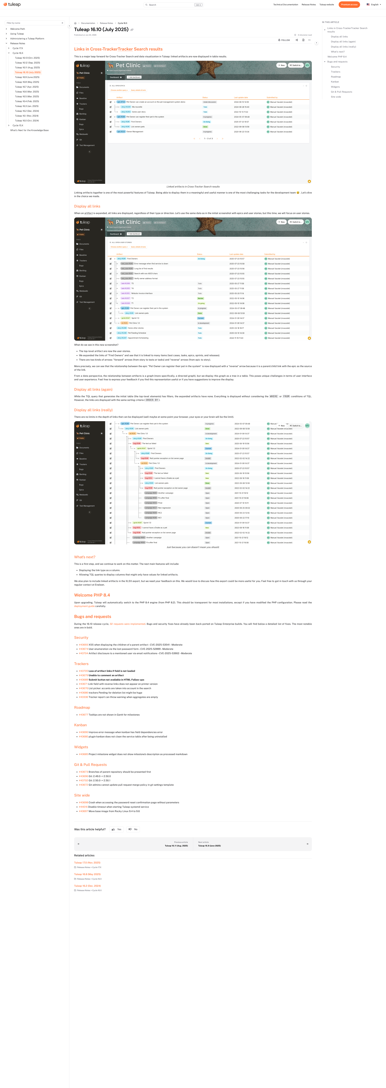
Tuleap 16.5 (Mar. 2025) (27, 96)
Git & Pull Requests (341, 91)
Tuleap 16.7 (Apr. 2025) (27, 87)
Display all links (339, 36)
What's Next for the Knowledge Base (29, 130)
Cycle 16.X (18, 53)
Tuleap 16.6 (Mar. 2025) (27, 91)
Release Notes (17, 43)
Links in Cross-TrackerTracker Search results (347, 30)
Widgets (335, 87)
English (374, 4)
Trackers (335, 71)
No (135, 829)
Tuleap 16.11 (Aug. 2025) (27, 67)
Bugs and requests (337, 61)
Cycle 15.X (18, 125)
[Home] (12, 4)
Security (335, 66)
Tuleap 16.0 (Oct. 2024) (27, 120)
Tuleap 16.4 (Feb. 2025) (27, 101)
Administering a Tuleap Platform (27, 38)
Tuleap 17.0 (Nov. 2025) (87, 862)
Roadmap (336, 76)
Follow (285, 40)
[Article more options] (309, 40)
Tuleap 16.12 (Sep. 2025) (27, 62)
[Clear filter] (62, 23)
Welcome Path (17, 29)
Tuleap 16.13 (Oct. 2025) (27, 58)
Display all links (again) (343, 41)
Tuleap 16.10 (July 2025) (28, 72)
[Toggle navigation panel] (69, 26)
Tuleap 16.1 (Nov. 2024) (27, 115)
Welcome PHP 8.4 (336, 56)
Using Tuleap (17, 33)
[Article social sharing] (296, 40)
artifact (88, 213)
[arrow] (324, 30)
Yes (119, 829)
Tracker (125, 48)
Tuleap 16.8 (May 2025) (27, 82)
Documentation (88, 23)
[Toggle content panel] (316, 43)
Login (349, 4)
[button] (174, 4)
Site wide (336, 96)
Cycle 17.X (18, 48)
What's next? (338, 51)
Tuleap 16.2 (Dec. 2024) (27, 111)
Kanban (335, 81)
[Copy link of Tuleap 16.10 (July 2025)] (132, 29)
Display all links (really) (343, 46)
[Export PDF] (303, 40)
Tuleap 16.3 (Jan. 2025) (27, 106)
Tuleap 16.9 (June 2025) (27, 77)
